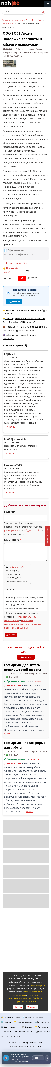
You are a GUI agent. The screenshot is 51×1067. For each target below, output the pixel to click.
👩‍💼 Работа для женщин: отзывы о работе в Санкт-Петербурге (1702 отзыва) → (24, 320)
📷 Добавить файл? (15, 567)
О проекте (6, 1031)
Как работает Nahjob (23, 1031)
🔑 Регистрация (42, 1026)
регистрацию (11, 530)
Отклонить (32, 1007)
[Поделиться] (22, 278)
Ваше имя (9, 511)
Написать (38, 1058)
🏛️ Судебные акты (10, 1026)
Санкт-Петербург (34, 20)
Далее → (39, 681)
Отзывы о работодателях (29, 1042)
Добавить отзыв (47, 536)
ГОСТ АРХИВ (8, 23)
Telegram (15, 1036)
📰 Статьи (27, 1026)
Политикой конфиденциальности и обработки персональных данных (23, 624)
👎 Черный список (22, 1022)
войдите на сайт (32, 530)
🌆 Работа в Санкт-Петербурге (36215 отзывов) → (21, 337)
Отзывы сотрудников (13, 20)
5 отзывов (26, 657)
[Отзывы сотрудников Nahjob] (16, 3)
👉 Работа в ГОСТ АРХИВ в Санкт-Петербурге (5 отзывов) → (25, 312)
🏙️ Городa (6, 1022)
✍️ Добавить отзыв (10, 1017)
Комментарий (12, 539)
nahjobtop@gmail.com (30, 1046)
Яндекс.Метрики (37, 985)
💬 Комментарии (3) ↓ (15, 263)
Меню (47, 4)
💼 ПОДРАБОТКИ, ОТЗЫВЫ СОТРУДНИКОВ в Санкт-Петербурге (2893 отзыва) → (25, 328)
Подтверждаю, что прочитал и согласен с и (23, 620)
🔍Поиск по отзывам (33, 1017)
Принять (18, 1007)
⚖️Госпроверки (42, 1022)
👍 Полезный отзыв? (10, 270)
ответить (10, 426)
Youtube (4, 1036)
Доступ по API (43, 1031)
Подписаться (14, 302)
